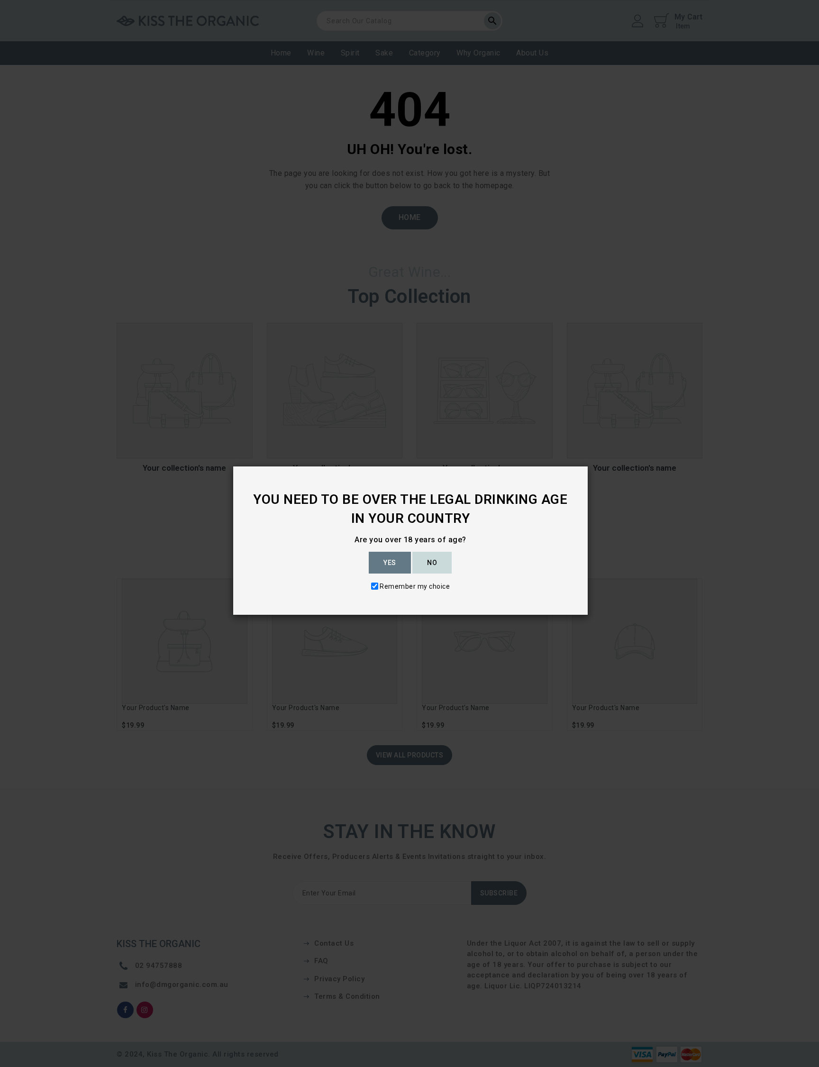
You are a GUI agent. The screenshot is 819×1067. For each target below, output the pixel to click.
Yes (389, 562)
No (432, 562)
